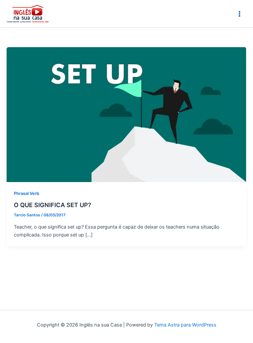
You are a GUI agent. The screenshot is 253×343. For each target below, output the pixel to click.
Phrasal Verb (26, 193)
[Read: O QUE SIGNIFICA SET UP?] (126, 114)
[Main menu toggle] (239, 14)
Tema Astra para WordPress (185, 325)
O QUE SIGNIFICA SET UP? (52, 204)
